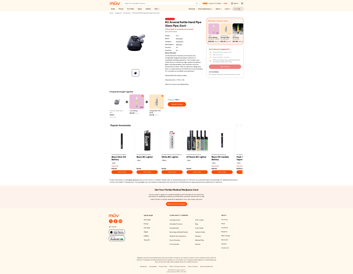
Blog (196, 224)
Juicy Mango (134, 111)
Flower (121, 9)
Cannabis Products (176, 224)
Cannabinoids (174, 228)
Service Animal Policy (206, 266)
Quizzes (197, 244)
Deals (113, 9)
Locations (224, 228)
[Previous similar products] (236, 21)
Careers (224, 244)
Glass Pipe (179, 44)
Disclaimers (143, 266)
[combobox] (160, 3)
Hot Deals (147, 220)
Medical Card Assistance (176, 204)
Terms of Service (193, 266)
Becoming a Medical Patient (179, 232)
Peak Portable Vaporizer (243, 158)
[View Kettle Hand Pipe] (117, 101)
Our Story (224, 220)
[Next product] (241, 125)
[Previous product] (237, 125)
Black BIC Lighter (145, 157)
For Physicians (174, 244)
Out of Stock (225, 67)
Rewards (192, 9)
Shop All (147, 240)
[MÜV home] (115, 3)
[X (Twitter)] (111, 221)
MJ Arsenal (179, 38)
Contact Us (225, 248)
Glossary (198, 236)
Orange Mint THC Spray (155, 111)
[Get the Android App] (122, 238)
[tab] (135, 73)
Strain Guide (199, 228)
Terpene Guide (200, 232)
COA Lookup (199, 220)
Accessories (127, 13)
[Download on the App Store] (122, 232)
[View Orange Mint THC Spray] (156, 101)
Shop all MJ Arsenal (171, 31)
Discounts (224, 240)
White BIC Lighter (170, 157)
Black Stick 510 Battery (119, 158)
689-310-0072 (217, 55)
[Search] (197, 3)
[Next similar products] (240, 21)
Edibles (148, 9)
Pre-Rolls (130, 9)
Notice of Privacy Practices (177, 266)
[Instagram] (120, 221)
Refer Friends (225, 236)
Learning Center (175, 220)
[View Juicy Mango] (136, 101)
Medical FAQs (199, 240)
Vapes (140, 9)
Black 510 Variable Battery (220, 158)
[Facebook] (116, 221)
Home (111, 13)
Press (223, 224)
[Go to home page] (122, 215)
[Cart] (242, 3)
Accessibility (153, 266)
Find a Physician (175, 240)
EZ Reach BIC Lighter (196, 157)
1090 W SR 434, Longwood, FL (222, 52)
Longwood (118, 13)
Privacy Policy (163, 266)
